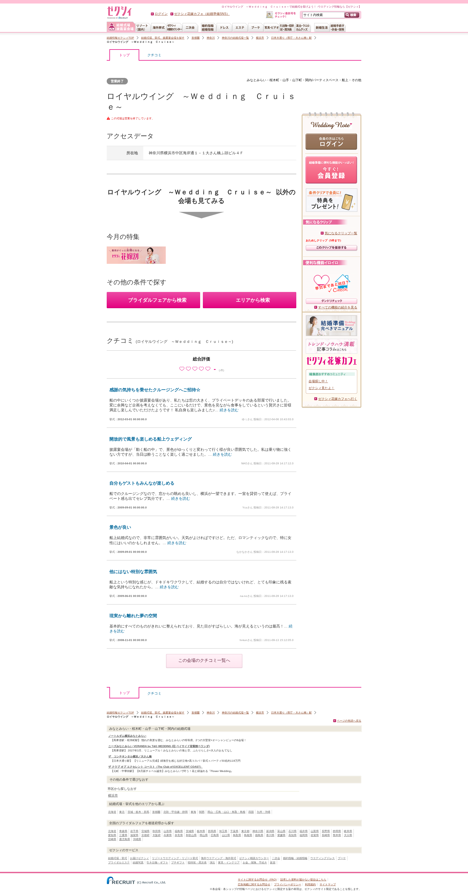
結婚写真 (138, 862)
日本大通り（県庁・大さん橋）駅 (291, 37)
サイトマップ (328, 884)
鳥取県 (237, 835)
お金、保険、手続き (255, 862)
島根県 (248, 835)
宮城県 (145, 831)
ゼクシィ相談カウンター (254, 858)
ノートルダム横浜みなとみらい (127, 735)
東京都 (245, 831)
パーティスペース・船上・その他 (337, 80)
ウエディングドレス (322, 858)
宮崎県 (112, 839)
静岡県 (337, 831)
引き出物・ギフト (157, 862)
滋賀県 (134, 835)
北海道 (112, 811)
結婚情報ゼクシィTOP (120, 37)
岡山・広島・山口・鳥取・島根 (226, 811)
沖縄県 (137, 839)
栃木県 (201, 831)
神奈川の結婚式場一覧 (235, 37)
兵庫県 (168, 835)
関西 (201, 811)
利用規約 (310, 884)
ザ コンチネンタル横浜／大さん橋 (130, 756)
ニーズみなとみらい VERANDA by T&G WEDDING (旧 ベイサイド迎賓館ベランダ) (159, 746)
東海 (193, 811)
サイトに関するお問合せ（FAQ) (257, 879)
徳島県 (259, 835)
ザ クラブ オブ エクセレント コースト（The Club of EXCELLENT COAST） (155, 766)
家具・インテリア (229, 862)
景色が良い (120, 527)
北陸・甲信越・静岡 (175, 811)
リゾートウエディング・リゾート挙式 (175, 858)
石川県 (292, 831)
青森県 (123, 831)
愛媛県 (281, 835)
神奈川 (211, 37)
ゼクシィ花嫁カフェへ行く (337, 399)
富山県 (281, 831)
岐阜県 (348, 831)
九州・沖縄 (263, 811)
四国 (251, 811)
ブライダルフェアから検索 (157, 300)
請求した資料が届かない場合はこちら (303, 879)
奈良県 (179, 835)
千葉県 (234, 831)
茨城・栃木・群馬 (138, 811)
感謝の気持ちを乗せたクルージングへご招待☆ (154, 389)
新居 (272, 862)
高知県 (292, 835)
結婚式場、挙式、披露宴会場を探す (162, 37)
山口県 (226, 835)
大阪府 (156, 835)
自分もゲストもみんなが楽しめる (141, 483)
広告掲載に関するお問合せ (254, 884)
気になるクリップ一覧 (341, 233)
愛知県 (112, 835)
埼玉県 (223, 831)
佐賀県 (315, 835)
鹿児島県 (124, 839)
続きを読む (229, 410)
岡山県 (204, 835)
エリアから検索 (253, 300)
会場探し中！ (318, 381)
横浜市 (260, 37)
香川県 (270, 835)
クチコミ (154, 55)
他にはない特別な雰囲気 (133, 571)
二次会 (276, 858)
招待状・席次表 (197, 862)
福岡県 (304, 835)
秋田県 (156, 831)
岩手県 (134, 831)
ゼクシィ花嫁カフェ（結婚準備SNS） (202, 14)
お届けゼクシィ (139, 858)
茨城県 (190, 831)
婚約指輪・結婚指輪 (295, 858)
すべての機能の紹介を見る (337, 307)
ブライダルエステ (119, 862)
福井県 (304, 831)
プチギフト (178, 862)
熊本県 (337, 835)
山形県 (168, 831)
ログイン (161, 14)
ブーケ (342, 858)
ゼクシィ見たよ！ (321, 388)
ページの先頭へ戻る (349, 720)
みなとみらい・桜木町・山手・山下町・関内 (279, 80)
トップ (124, 55)
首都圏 (195, 37)
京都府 (145, 835)
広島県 (215, 835)
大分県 (348, 835)
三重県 (123, 835)
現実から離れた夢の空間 (133, 615)
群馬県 (212, 831)
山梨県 (315, 831)
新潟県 (270, 831)
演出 (212, 862)
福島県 (179, 831)
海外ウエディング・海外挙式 (218, 858)
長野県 (326, 831)
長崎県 (326, 835)
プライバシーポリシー (287, 884)
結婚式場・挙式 (117, 858)
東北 (122, 811)
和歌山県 (191, 835)
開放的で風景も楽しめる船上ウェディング (150, 439)
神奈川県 (257, 831)
